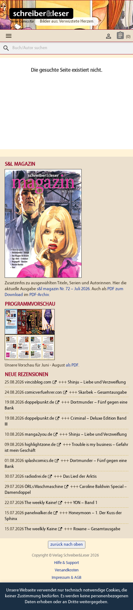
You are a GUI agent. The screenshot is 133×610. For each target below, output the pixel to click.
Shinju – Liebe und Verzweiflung (97, 382)
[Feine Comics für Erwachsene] (41, 13)
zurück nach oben (66, 544)
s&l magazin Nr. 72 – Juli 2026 (63, 289)
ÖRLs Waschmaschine (44, 487)
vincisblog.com (38, 382)
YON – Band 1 (85, 503)
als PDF (72, 365)
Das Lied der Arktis (80, 476)
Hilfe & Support (66, 563)
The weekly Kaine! (40, 503)
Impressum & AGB (66, 577)
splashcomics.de (39, 461)
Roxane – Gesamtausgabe (96, 529)
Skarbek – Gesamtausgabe (102, 392)
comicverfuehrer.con (43, 392)
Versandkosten (67, 570)
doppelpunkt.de (39, 402)
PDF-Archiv (39, 295)
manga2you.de (38, 434)
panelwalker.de (38, 513)
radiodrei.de (36, 476)
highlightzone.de (40, 445)
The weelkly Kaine (40, 529)
